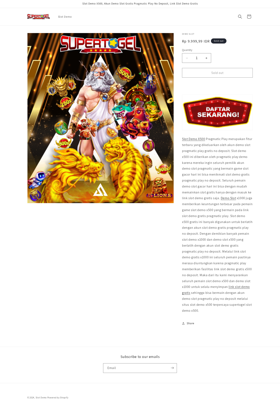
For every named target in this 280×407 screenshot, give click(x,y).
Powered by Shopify (57, 397)
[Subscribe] (172, 368)
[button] (240, 16)
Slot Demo (41, 397)
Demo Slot (228, 198)
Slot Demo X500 (193, 139)
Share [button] (190, 323)
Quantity (187, 50)
